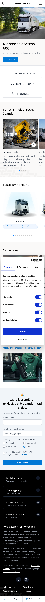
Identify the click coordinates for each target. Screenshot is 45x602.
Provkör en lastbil (15, 516)
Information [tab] (22, 267)
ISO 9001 (6, 568)
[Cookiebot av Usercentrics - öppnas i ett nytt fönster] (31, 260)
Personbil (10, 443)
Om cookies (28, 591)
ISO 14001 (35, 565)
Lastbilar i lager (18, 479)
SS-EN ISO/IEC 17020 (11, 571)
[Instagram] (26, 579)
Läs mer (9, 59)
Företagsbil (31, 443)
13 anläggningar (14, 491)
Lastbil (29, 446)
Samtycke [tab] (8, 267)
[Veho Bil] (22, 3)
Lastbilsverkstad (16, 503)
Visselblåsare (28, 587)
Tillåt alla (22, 331)
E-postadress (8, 417)
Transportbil (11, 446)
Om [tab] (36, 267)
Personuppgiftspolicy (10, 591)
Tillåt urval (22, 339)
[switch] (38, 305)
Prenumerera (22, 462)
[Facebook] (18, 579)
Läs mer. (24, 454)
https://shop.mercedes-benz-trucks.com (22, 347)
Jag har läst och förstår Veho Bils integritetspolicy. (19, 453)
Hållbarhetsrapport (9, 587)
